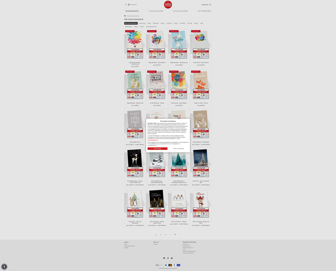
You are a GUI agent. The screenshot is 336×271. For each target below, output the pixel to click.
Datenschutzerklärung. (152, 140)
